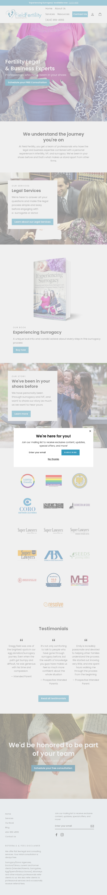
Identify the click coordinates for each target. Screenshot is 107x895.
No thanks (53, 459)
